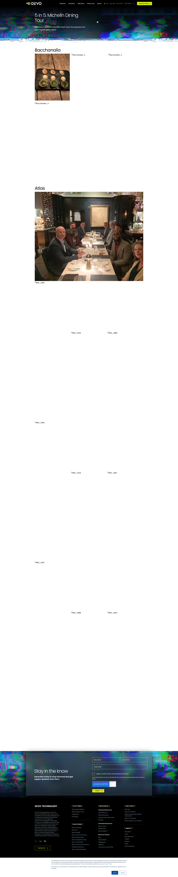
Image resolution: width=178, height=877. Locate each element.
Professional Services (78, 847)
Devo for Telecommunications (80, 844)
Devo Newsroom (129, 836)
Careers (127, 839)
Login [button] (113, 3)
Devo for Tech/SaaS (77, 842)
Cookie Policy (108, 864)
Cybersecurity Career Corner (106, 817)
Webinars (101, 844)
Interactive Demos (103, 815)
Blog (99, 837)
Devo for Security (76, 827)
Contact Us (41, 848)
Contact (121, 3)
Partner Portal (102, 828)
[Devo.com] (34, 3)
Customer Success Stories (105, 847)
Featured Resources (105, 810)
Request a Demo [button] (144, 3)
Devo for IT (75, 830)
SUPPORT (129, 3)
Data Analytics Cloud (78, 812)
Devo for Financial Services (79, 835)
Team (126, 834)
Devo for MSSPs (76, 832)
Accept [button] (115, 872)
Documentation (102, 831)
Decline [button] (123, 872)
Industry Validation (130, 812)
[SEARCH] (134, 4)
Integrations (75, 814)
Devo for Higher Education (79, 839)
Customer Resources (105, 823)
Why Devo (127, 809)
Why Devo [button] (81, 3)
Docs (107, 3)
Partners (127, 841)
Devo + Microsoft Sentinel (79, 849)
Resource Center (103, 835)
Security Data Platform (78, 809)
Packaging (75, 816)
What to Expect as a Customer (133, 821)
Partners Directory (129, 846)
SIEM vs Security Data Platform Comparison (133, 815)
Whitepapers (101, 842)
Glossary (100, 820)
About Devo (128, 831)
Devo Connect (102, 826)
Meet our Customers (130, 818)
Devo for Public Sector (78, 837)
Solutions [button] (72, 3)
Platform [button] (63, 3)
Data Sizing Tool (102, 812)
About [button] (99, 3)
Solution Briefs (102, 840)
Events (126, 844)
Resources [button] (90, 3)
